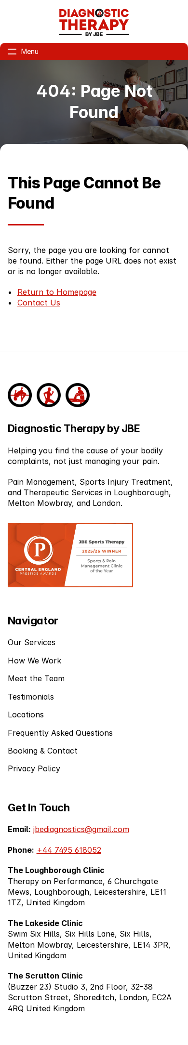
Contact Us (38, 302)
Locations (26, 714)
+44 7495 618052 (69, 850)
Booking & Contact (43, 750)
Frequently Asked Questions (60, 733)
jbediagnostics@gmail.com (81, 829)
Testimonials (31, 696)
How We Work (34, 660)
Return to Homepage (56, 292)
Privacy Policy (34, 768)
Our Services (31, 642)
